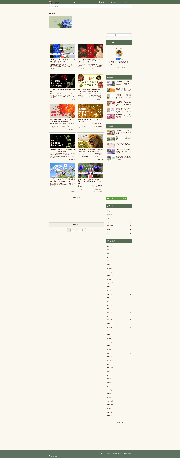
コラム (109, 453)
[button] (130, 35)
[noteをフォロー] (124, 68)
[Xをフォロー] (116, 68)
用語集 (120, 453)
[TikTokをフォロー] (122, 68)
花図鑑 (115, 453)
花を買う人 (119, 59)
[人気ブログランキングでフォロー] (116, 198)
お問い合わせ (128, 453)
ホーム (103, 453)
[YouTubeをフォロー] (120, 68)
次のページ (76, 224)
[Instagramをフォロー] (118, 68)
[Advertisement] (76, 36)
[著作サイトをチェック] (114, 68)
